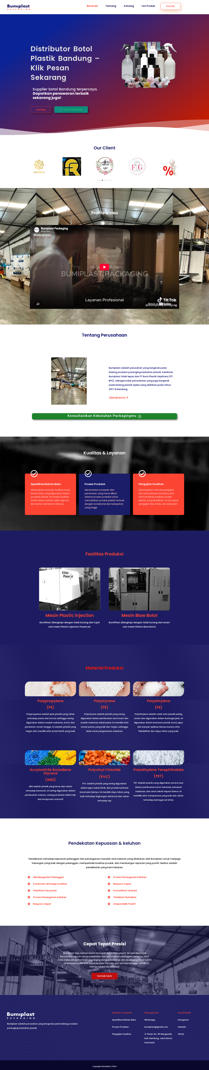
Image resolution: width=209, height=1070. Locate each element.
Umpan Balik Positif (124, 904)
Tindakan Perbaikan (124, 897)
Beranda (92, 6)
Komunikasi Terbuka (125, 890)
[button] (40, 109)
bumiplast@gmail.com (156, 1027)
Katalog (129, 6)
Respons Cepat (42, 904)
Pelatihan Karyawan (45, 890)
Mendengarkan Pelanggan (48, 877)
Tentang (110, 6)
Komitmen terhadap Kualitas (50, 884)
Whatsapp (149, 1019)
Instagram (183, 1019)
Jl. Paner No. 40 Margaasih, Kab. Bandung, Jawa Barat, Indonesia (158, 1038)
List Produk (148, 6)
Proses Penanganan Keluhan (49, 897)
